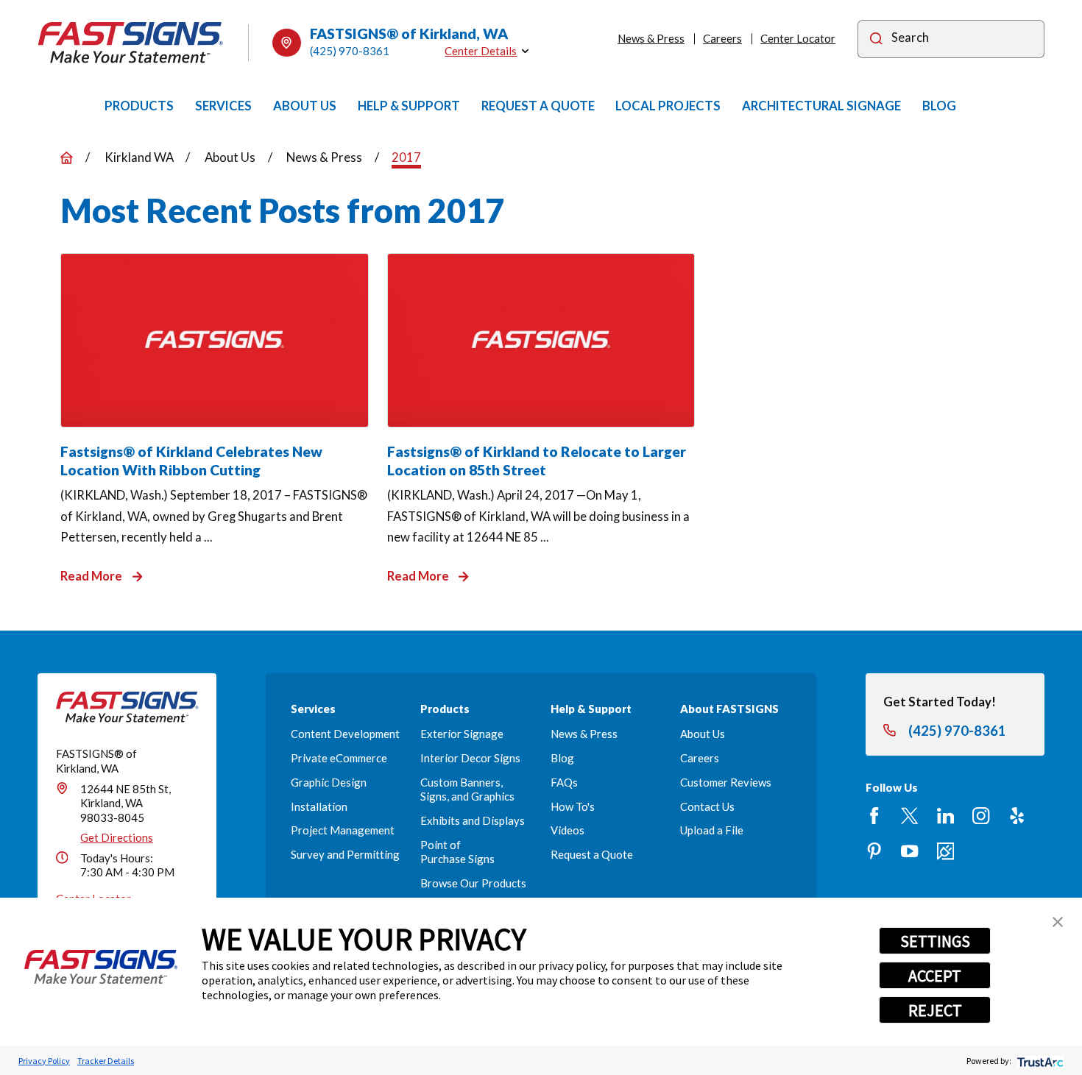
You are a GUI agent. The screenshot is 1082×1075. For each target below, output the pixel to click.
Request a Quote (592, 854)
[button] (1057, 922)
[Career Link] (945, 850)
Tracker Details (105, 1060)
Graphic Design (329, 782)
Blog (562, 757)
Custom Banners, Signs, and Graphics (467, 789)
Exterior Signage (461, 733)
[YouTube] (909, 850)
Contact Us (707, 806)
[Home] (130, 42)
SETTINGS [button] (935, 941)
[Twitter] (909, 815)
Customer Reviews (725, 782)
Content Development (345, 733)
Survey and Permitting (345, 854)
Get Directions (116, 837)
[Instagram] (980, 815)
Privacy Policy (44, 1060)
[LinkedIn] (945, 815)
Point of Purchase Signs (457, 851)
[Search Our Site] (876, 39)
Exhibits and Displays (472, 820)
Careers (722, 38)
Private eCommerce (339, 757)
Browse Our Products (473, 883)
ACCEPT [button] (934, 975)
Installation (319, 806)
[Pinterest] (874, 850)
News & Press (651, 38)
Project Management (343, 830)
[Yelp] (1016, 815)
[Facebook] (874, 815)
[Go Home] (66, 158)
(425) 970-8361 (349, 50)
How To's (573, 806)
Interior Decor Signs (470, 757)
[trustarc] (1039, 1061)
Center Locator (797, 38)
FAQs (564, 782)
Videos (567, 830)
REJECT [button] (935, 1010)
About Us (702, 733)
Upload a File (711, 830)
